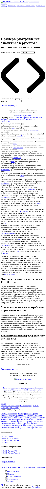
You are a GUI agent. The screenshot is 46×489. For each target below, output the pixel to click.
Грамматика (40, 6)
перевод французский (17, 416)
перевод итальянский (9, 418)
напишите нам (9, 274)
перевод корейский (17, 422)
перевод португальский (34, 422)
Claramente (31, 190)
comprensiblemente (8, 233)
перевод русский (24, 414)
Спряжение (26, 6)
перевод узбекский (19, 426)
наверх (3, 404)
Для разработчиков (8, 462)
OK (2, 485)
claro (14, 128)
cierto (37, 138)
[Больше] (4, 253)
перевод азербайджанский (28, 418)
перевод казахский (28, 420)
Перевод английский (9, 414)
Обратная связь (13, 472)
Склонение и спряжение (10, 440)
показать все (5, 122)
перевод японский (38, 428)
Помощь (10, 474)
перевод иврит (14, 420)
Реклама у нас (12, 479)
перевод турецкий (23, 424)
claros (15, 144)
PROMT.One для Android (10, 453)
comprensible (34, 130)
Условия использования (10, 406)
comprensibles (18, 148)
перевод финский (7, 428)
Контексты (12, 6)
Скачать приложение (15, 476)
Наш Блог (11, 481)
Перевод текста (7, 436)
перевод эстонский (22, 428)
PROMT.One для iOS (9, 451)
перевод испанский (34, 416)
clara (5, 223)
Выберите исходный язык (11, 52)
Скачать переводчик (9, 105)
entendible (20, 136)
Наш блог (4, 442)
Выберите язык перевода (10, 99)
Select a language (7, 410)
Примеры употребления (10, 438)
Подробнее (36, 487)
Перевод (4, 6)
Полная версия (25, 406)
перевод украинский (35, 426)
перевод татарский (8, 424)
